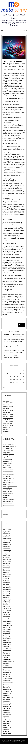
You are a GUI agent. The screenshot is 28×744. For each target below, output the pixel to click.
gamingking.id (6, 695)
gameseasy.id (6, 710)
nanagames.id (6, 676)
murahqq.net (6, 412)
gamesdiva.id (6, 548)
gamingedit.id (6, 635)
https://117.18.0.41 (8, 414)
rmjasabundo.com (8, 471)
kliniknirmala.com (7, 488)
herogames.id (6, 552)
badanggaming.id (7, 648)
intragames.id (6, 606)
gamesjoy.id (6, 663)
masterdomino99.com (9, 420)
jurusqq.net (6, 408)
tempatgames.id (7, 610)
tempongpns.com (7, 448)
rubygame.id (6, 593)
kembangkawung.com (8, 474)
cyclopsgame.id (7, 680)
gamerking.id (6, 686)
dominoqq (5, 514)
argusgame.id (6, 595)
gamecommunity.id (8, 682)
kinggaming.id (6, 699)
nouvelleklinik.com (7, 490)
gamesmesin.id (7, 544)
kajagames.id (6, 670)
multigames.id (6, 720)
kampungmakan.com (8, 456)
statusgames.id (7, 721)
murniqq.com (6, 429)
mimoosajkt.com (7, 473)
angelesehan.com (7, 461)
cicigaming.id (6, 633)
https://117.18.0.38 (8, 418)
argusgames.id (7, 589)
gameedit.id (6, 646)
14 (17, 376)
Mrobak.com (6, 465)
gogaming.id (6, 701)
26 (11, 382)
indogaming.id (6, 533)
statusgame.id (7, 540)
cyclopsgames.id (7, 667)
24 (4, 382)
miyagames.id (6, 627)
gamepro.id (6, 729)
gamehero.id (6, 567)
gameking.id (6, 725)
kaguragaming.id (7, 691)
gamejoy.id (6, 684)
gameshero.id (6, 542)
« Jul (4, 387)
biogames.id (6, 604)
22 (20, 379)
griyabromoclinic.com (8, 505)
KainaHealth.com (7, 491)
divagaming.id (6, 531)
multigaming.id (7, 706)
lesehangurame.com (8, 444)
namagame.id (6, 582)
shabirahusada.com (8, 493)
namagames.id (7, 561)
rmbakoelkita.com (7, 459)
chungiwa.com (6, 476)
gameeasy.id (6, 723)
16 (23, 376)
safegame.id (6, 601)
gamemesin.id (6, 565)
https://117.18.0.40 (8, 425)
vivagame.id (6, 578)
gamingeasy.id (7, 689)
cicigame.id (6, 657)
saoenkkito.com (7, 452)
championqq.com (7, 423)
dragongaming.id (7, 703)
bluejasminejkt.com (8, 463)
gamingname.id (7, 693)
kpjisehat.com (6, 480)
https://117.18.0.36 (8, 403)
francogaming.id (7, 638)
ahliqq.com (6, 404)
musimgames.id (7, 559)
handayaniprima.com (8, 454)
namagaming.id (7, 535)
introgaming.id (7, 608)
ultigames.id (6, 718)
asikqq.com (6, 401)
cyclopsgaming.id (7, 678)
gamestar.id (6, 572)
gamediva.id (6, 569)
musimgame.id (7, 574)
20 (14, 379)
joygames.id (6, 665)
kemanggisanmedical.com (10, 486)
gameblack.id (6, 652)
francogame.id (7, 650)
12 (11, 376)
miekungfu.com (7, 467)
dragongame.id (7, 733)
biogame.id (6, 620)
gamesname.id (7, 714)
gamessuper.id (7, 550)
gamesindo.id (6, 546)
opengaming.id (7, 586)
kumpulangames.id (8, 618)
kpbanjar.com (6, 484)
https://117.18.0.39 (8, 406)
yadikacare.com (7, 495)
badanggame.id (7, 659)
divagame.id (6, 580)
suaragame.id (6, 612)
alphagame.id (6, 655)
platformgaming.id (8, 697)
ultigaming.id (6, 704)
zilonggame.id (6, 591)
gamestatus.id (7, 727)
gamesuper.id (6, 570)
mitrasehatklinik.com (8, 482)
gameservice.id (7, 642)
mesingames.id (7, 553)
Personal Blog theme (19, 741)
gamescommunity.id (8, 661)
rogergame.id (6, 653)
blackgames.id (6, 631)
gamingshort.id (7, 636)
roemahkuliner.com (8, 450)
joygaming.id (6, 674)
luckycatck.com (7, 457)
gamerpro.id (6, 687)
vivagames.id (6, 557)
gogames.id (6, 716)
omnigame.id (6, 616)
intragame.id (6, 614)
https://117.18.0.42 (8, 410)
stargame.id (6, 584)
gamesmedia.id (7, 669)
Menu (25, 30)
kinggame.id (6, 731)
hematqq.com (6, 427)
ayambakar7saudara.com (9, 446)
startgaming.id (7, 538)
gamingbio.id (6, 602)
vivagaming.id (6, 536)
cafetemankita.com (8, 469)
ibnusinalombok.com (8, 499)
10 (4, 376)
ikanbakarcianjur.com (8, 478)
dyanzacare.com (7, 503)
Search (5, 321)
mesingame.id (6, 576)
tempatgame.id (7, 623)
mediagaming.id (7, 672)
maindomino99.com (8, 416)
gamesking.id (6, 712)
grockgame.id (6, 597)
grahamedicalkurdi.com (9, 501)
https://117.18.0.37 (8, 421)
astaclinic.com (6, 497)
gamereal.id (6, 640)
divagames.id (6, 555)
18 (7, 379)
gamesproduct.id (7, 625)
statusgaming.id (7, 708)
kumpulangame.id (7, 621)
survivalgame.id (7, 599)
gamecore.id (6, 563)
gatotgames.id (7, 629)
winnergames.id (7, 587)
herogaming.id (7, 529)
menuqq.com (6, 431)
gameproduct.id (7, 644)
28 (17, 382)
